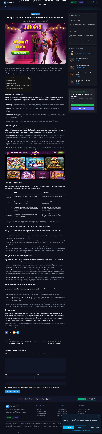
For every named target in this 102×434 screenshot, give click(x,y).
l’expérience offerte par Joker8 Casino (17, 223)
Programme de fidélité (84, 409)
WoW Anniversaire (62, 411)
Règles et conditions (11, 83)
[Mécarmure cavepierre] (71, 60)
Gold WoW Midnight (42, 413)
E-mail (38, 374)
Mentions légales (86, 430)
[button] (99, 416)
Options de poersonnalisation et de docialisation (18, 85)
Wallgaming (34, 21)
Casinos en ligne (14, 8)
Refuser (80, 427)
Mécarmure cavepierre (81, 58)
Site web (7, 381)
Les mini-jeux (9, 82)
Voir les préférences (93, 427)
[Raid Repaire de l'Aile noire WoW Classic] (71, 74)
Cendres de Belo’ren (81, 51)
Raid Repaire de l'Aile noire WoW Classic (84, 73)
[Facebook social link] (6, 332)
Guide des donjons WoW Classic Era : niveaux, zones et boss (82, 25)
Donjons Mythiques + (42, 411)
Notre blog (81, 413)
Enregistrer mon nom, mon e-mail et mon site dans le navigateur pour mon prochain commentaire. (33, 387)
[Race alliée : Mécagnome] (71, 67)
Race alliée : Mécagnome (82, 65)
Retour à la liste (35, 341)
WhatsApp (73, 2)
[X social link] (10, 332)
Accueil (7, 8)
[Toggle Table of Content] (29, 78)
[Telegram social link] (17, 332)
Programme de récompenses (13, 86)
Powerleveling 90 (41, 415)
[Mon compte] (97, 2)
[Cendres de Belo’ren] (71, 52)
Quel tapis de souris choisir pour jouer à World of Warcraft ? (81, 41)
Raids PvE (39, 409)
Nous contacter (82, 411)
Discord (81, 2)
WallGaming (15, 432)
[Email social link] (14, 332)
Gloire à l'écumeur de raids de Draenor (83, 81)
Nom (6, 374)
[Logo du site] (9, 2)
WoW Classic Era (61, 409)
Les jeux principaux (10, 80)
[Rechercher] (88, 2)
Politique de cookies (76, 430)
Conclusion (9, 90)
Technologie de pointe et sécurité (14, 88)
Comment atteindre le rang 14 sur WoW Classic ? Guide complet (81, 30)
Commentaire (9, 357)
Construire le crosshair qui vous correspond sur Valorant (81, 36)
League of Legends (62, 413)
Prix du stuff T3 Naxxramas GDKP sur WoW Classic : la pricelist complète (82, 19)
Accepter (68, 427)
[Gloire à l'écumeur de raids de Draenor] (71, 82)
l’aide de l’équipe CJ (25, 327)
